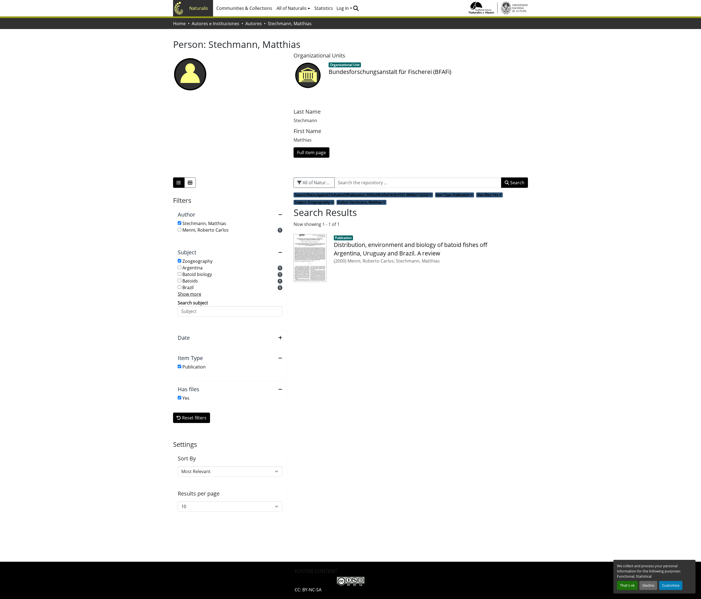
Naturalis (198, 8)
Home (179, 24)
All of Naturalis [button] (292, 8)
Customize (670, 585)
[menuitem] (293, 8)
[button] (355, 8)
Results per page (199, 493)
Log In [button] (343, 8)
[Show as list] (179, 182)
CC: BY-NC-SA (308, 590)
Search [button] (516, 183)
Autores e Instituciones (215, 24)
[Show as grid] (190, 182)
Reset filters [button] (193, 418)
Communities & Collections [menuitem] (244, 8)
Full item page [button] (311, 152)
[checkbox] (179, 223)
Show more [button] (189, 294)
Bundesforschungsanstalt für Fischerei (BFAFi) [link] (390, 72)
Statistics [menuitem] (323, 8)
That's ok (627, 585)
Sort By (187, 458)
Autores (253, 24)
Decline (648, 585)
